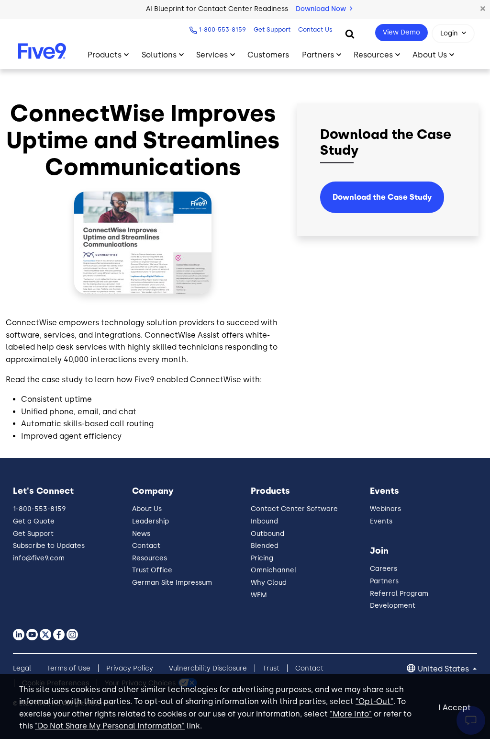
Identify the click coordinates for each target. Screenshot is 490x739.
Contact (146, 546)
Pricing (262, 558)
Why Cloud (269, 583)
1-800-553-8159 (222, 29)
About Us (429, 54)
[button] (482, 9)
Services (212, 54)
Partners (318, 54)
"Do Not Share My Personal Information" (110, 725)
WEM (259, 595)
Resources (373, 54)
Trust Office (152, 570)
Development (392, 606)
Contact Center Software (294, 509)
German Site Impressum (172, 583)
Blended (264, 546)
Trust (271, 668)
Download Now (322, 9)
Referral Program (399, 594)
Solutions (159, 54)
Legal (22, 668)
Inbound (264, 521)
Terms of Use (68, 668)
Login (449, 33)
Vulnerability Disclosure (208, 668)
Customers (268, 54)
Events (381, 521)
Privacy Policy (129, 668)
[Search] (350, 34)
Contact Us (315, 29)
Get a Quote (34, 521)
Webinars (385, 509)
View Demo (401, 32)
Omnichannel (273, 570)
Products (105, 54)
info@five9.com (39, 558)
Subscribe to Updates (49, 546)
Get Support (272, 29)
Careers (383, 569)
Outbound (267, 534)
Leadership (150, 521)
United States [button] (444, 668)
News (141, 534)
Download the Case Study (382, 197)
